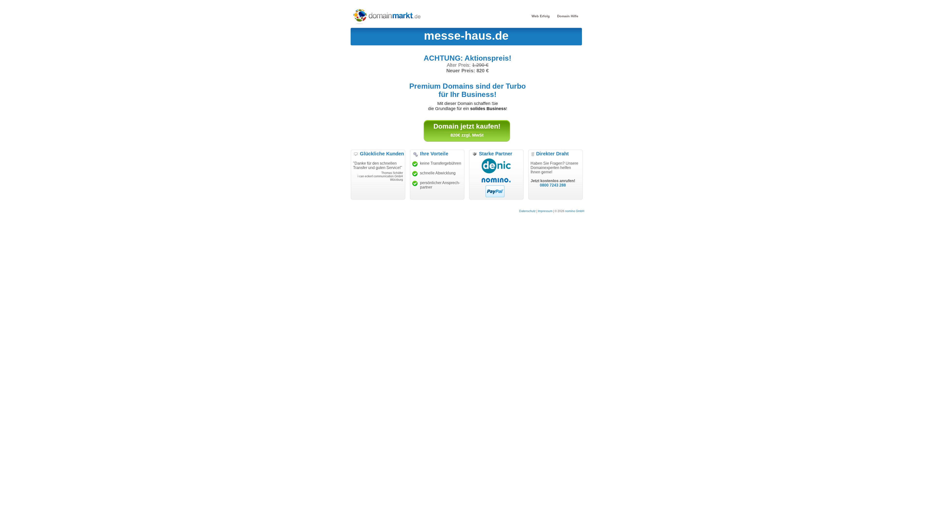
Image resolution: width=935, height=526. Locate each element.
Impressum (545, 211)
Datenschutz (527, 211)
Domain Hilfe (567, 16)
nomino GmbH (574, 211)
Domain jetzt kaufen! (466, 126)
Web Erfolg (541, 16)
